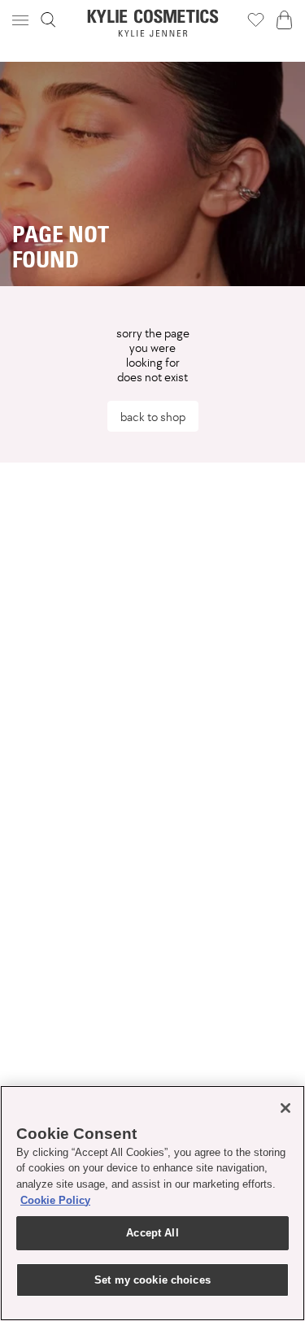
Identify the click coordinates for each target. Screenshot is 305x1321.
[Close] (285, 1108)
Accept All (152, 1233)
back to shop (152, 416)
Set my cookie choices (152, 1280)
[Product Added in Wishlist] (256, 19)
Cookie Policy (55, 1200)
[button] (22, 20)
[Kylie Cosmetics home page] (152, 23)
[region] (152, 1203)
